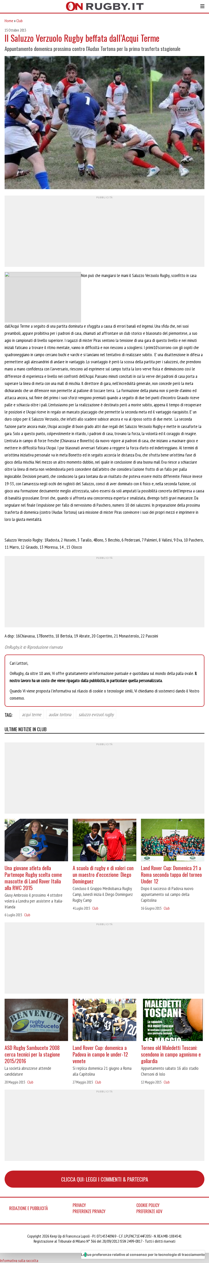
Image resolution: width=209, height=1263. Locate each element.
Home (9, 20)
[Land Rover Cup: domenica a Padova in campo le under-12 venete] (104, 1020)
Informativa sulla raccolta (19, 1260)
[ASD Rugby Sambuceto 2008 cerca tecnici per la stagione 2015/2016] (36, 1020)
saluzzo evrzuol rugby (96, 714)
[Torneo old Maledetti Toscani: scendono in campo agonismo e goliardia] (172, 1020)
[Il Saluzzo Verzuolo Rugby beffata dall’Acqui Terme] (104, 123)
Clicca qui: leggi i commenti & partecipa (104, 1179)
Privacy (79, 1205)
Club (19, 20)
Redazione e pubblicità (28, 1208)
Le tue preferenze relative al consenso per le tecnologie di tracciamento (143, 1254)
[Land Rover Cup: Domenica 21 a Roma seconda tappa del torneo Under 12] (172, 840)
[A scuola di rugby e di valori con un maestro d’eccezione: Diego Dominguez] (104, 840)
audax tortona (60, 714)
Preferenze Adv (149, 1211)
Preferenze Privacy (89, 1211)
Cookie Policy (148, 1205)
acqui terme (31, 714)
